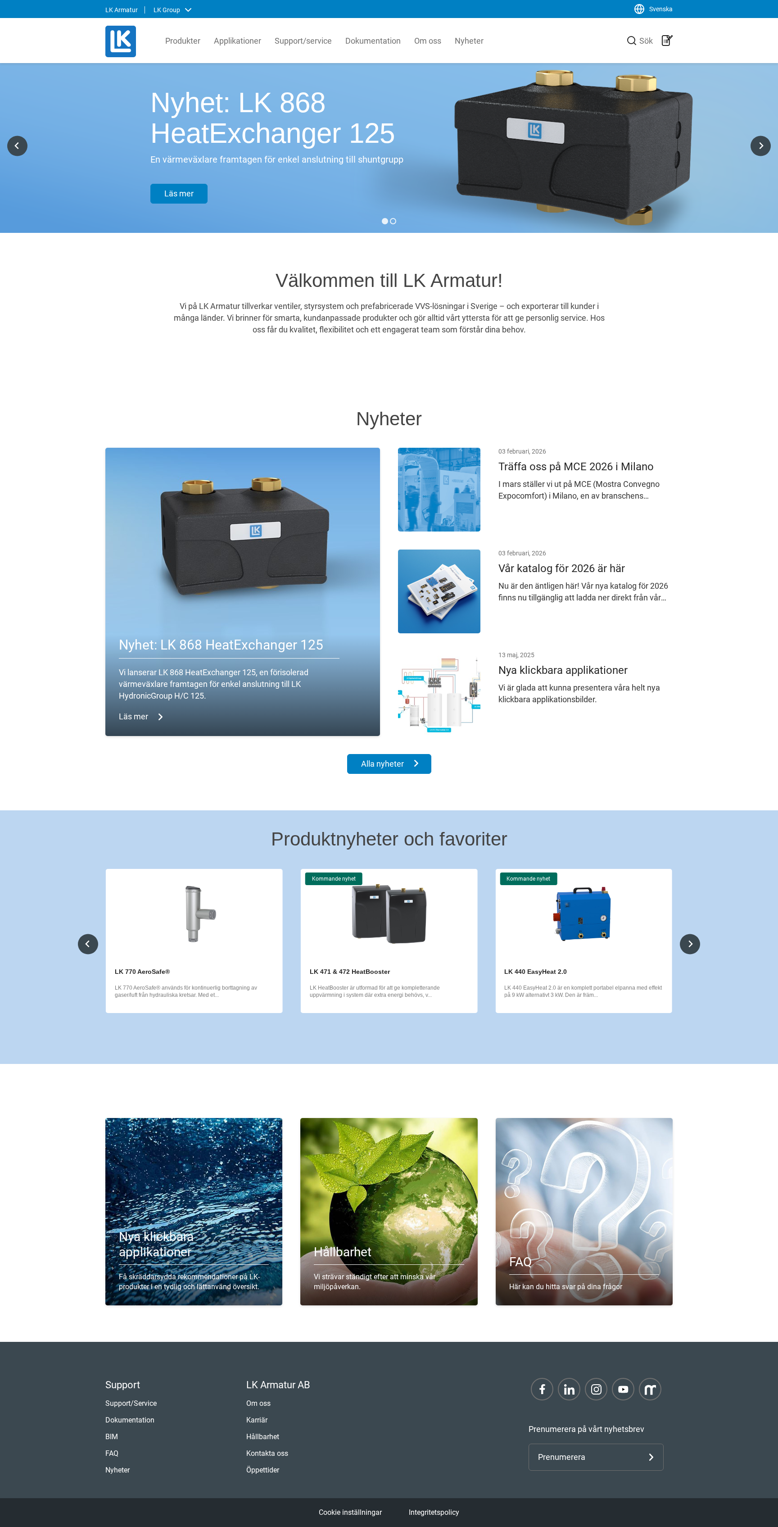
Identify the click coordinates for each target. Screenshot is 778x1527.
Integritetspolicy (434, 1512)
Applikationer (237, 40)
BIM (111, 1436)
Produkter (182, 40)
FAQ (111, 1453)
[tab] (385, 221)
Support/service (303, 40)
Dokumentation (373, 40)
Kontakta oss (267, 1453)
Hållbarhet (262, 1436)
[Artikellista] (667, 40)
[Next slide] (761, 146)
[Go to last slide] (17, 146)
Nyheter (469, 40)
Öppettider (262, 1470)
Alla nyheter (382, 763)
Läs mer (179, 193)
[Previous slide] (88, 944)
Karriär (256, 1420)
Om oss (427, 40)
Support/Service (131, 1403)
